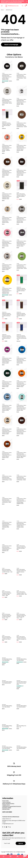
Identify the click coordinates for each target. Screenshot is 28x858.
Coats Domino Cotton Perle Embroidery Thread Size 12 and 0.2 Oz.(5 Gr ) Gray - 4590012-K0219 (21, 220)
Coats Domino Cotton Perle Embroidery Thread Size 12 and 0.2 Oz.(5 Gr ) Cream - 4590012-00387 (7, 431)
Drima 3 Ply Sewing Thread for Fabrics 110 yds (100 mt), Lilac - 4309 (21, 571)
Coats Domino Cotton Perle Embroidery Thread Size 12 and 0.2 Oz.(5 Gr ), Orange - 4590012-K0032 (21, 384)
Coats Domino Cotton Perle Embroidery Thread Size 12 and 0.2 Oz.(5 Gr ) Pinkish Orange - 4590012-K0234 (7, 148)
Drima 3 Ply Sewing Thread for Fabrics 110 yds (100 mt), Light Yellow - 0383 (6, 593)
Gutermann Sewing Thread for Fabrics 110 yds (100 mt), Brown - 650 (6, 337)
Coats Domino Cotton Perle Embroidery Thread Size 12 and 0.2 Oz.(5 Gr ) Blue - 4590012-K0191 (21, 361)
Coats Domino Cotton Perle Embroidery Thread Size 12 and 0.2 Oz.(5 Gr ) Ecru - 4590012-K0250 (7, 220)
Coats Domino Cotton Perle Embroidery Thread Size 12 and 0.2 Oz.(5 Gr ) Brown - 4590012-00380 (21, 431)
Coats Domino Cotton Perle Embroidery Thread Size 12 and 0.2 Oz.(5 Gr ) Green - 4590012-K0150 (7, 384)
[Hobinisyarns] (11, 5)
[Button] (22, 6)
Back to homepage (11, 45)
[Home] (3, 856)
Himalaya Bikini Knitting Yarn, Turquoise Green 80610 (21, 683)
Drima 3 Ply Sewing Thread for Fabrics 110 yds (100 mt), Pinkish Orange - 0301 (6, 616)
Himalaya (4, 657)
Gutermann (4, 121)
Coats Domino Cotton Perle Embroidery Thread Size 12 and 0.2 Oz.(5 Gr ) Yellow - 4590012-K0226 (21, 148)
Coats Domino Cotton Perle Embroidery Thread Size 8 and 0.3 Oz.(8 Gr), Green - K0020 (22, 266)
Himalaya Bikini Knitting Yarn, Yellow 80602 (7, 706)
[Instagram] (4, 827)
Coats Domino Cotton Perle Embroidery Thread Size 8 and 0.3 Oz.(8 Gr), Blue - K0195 (21, 478)
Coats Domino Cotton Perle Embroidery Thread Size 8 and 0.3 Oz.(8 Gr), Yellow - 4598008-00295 (21, 525)
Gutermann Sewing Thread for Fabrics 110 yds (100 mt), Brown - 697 (6, 315)
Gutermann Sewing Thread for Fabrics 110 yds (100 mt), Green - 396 (21, 290)
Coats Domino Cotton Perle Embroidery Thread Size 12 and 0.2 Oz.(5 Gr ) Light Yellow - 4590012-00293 (21, 455)
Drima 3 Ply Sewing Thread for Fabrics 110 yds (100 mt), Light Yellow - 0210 (21, 616)
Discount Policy (6, 809)
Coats (3, 73)
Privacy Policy (5, 800)
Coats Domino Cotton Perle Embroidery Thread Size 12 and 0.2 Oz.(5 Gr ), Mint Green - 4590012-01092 (21, 408)
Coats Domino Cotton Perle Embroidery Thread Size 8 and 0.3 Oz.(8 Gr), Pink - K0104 (7, 500)
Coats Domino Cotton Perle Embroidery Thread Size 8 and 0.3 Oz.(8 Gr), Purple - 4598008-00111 (7, 548)
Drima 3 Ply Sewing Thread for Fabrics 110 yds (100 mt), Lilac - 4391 (7, 570)
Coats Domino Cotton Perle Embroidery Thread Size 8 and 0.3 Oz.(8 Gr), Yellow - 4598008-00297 (7, 291)
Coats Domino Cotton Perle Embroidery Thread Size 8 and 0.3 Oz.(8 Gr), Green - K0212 (7, 478)
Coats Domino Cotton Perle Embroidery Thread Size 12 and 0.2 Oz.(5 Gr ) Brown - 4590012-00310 (7, 455)
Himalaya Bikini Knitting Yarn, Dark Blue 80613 (7, 682)
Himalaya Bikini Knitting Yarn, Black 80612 (21, 659)
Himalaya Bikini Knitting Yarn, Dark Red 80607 (21, 748)
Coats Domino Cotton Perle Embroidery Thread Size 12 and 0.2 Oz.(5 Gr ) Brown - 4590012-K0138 (7, 173)
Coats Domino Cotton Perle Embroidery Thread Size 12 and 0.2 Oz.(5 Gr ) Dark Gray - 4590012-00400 (21, 244)
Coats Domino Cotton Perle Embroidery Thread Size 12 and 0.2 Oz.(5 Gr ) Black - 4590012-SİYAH (7, 77)
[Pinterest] (8, 827)
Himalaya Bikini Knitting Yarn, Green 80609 (7, 748)
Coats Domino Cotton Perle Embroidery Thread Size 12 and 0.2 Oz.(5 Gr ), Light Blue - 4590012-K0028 (7, 408)
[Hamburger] (2, 5)
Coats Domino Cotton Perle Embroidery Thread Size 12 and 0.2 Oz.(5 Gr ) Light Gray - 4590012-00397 (7, 267)
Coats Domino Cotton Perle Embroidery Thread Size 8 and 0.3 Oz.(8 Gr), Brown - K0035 (22, 124)
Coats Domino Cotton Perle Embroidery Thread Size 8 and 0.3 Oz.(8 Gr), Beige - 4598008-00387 (7, 525)
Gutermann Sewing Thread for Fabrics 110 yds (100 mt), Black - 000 (6, 124)
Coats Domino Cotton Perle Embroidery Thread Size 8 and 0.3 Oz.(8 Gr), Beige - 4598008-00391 (21, 501)
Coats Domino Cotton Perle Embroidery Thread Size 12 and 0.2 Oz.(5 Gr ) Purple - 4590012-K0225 (7, 361)
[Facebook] (2, 827)
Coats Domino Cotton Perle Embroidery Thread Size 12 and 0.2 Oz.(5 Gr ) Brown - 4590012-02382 (21, 173)
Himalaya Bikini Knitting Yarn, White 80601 (7, 659)
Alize (17, 724)
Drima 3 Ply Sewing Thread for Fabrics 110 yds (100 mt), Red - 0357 (22, 593)
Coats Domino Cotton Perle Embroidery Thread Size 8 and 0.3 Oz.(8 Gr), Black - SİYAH (21, 76)
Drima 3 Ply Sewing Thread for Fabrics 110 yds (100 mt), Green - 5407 (21, 547)
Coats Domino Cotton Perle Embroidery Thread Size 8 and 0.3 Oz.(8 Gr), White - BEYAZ (7, 101)
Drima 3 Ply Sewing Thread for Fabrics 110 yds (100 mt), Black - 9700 (21, 195)
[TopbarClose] (27, 2)
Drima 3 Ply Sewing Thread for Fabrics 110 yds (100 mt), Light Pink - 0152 (22, 638)
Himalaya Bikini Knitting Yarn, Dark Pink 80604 (21, 706)
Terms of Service (6, 802)
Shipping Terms (6, 805)
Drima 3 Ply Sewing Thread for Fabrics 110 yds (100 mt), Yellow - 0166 (6, 638)
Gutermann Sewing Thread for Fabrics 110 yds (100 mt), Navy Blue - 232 (21, 337)
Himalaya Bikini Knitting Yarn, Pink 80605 (7, 726)
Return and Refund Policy (8, 803)
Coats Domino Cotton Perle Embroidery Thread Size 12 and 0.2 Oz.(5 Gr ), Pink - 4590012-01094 (7, 244)
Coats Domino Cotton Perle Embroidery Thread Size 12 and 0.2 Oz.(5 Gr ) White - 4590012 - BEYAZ (21, 102)
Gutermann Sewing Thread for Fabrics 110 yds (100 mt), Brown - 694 (21, 315)
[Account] (17, 856)
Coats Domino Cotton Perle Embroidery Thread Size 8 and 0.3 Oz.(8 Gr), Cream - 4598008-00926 (7, 196)
